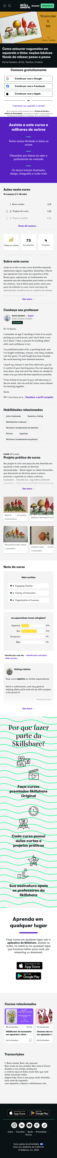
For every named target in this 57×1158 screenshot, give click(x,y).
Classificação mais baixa (36, 655)
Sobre (10, 1132)
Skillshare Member (39, 517)
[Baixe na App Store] (28, 966)
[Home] (25, 5)
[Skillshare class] (19, 1016)
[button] (5, 6)
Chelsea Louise (37, 547)
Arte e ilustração (13, 416)
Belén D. (8, 515)
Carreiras (20, 1132)
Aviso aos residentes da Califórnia (28, 1147)
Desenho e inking (35, 416)
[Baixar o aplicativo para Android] (39, 1113)
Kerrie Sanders (23, 316)
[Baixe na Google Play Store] (28, 976)
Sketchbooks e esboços (16, 422)
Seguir (31, 316)
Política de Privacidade (13, 113)
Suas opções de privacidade (26, 1144)
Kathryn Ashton (22, 669)
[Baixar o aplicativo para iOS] (17, 1113)
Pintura (9, 433)
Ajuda (30, 1132)
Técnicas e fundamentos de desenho (22, 428)
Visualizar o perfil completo (39, 397)
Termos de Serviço (42, 111)
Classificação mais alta (14, 655)
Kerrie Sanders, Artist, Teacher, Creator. (22, 62)
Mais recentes (11, 658)
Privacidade (41, 1132)
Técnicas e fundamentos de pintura (22, 439)
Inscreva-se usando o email (29, 105)
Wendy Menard (11, 545)
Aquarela (23, 433)
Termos (28, 1135)
